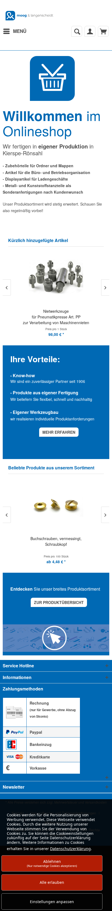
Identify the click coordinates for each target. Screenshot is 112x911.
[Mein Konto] (90, 31)
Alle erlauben (52, 882)
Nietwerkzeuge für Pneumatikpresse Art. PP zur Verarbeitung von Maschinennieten (56, 316)
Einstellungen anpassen (52, 901)
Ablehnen (52, 863)
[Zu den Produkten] (52, 78)
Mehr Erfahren (58, 432)
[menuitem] (14, 31)
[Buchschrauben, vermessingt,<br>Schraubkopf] (56, 505)
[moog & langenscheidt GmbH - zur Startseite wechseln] (29, 15)
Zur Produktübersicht (59, 602)
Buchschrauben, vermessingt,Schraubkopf (56, 541)
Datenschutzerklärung (70, 848)
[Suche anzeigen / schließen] (76, 31)
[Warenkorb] (103, 31)
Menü (19, 31)
